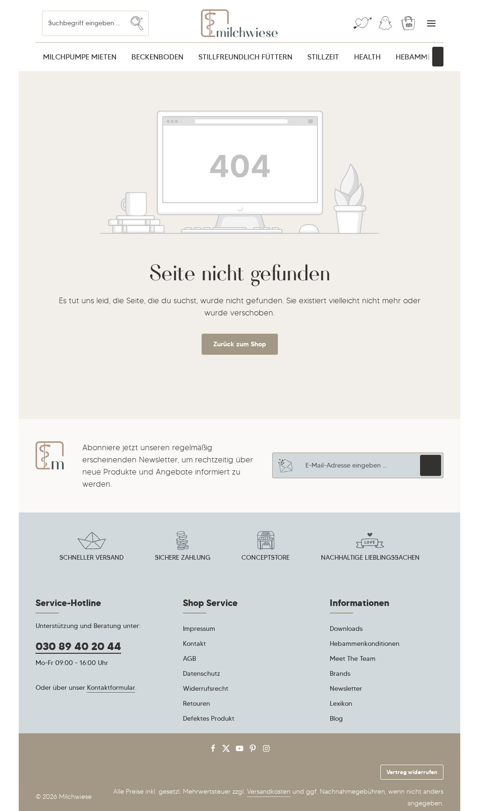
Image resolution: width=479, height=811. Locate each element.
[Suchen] (137, 23)
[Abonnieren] (430, 465)
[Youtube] (241, 750)
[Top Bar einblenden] (431, 23)
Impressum (199, 628)
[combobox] (84, 23)
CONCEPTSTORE (265, 557)
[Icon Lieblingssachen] (370, 547)
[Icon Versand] (92, 547)
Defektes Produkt (208, 718)
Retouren (196, 703)
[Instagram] (266, 750)
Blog (336, 718)
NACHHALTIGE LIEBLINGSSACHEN (370, 557)
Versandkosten (268, 792)
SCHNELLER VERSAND (91, 557)
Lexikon (341, 703)
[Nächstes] (437, 56)
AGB (189, 658)
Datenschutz (201, 673)
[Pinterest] (254, 750)
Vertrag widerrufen (411, 771)
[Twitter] (227, 750)
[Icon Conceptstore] (266, 547)
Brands (340, 673)
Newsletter (346, 688)
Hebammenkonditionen (364, 643)
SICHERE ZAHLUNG (182, 557)
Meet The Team (353, 658)
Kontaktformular (111, 687)
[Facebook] (214, 750)
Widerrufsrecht (205, 688)
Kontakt (194, 643)
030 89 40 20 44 (78, 646)
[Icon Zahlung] (182, 547)
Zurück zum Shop (239, 344)
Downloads (346, 628)
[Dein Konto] (385, 23)
